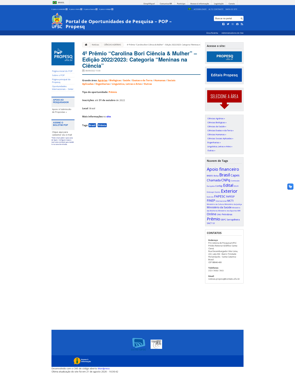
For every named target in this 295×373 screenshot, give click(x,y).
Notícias (95, 44)
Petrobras (227, 214)
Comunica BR (166, 3)
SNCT (209, 223)
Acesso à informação (199, 3)
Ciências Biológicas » (216, 122)
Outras (148, 83)
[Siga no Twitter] (228, 24)
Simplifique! (149, 3)
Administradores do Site (233, 33)
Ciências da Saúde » (216, 126)
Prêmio (113, 92)
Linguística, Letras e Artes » (219, 146)
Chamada (214, 180)
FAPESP (230, 196)
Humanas (159, 80)
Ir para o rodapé (106, 9)
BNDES (210, 175)
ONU (219, 214)
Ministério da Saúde (219, 207)
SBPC (223, 219)
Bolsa (216, 175)
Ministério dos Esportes (227, 211)
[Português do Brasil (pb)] (189, 9)
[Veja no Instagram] (237, 24)
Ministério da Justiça (233, 204)
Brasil (61, 2)
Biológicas (115, 80)
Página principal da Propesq (61, 81)
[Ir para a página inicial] (85, 44)
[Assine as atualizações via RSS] (242, 24)
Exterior (229, 191)
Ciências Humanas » (216, 134)
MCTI (230, 200)
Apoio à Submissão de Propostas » (61, 110)
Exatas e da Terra (142, 80)
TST (213, 223)
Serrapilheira (233, 219)
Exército (210, 197)
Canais (232, 3)
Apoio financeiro (223, 169)
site (108, 116)
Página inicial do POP (62, 71)
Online (211, 214)
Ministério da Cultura (215, 204)
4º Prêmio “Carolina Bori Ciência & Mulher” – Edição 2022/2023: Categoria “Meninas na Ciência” (168, 44)
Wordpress (104, 368)
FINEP (211, 200)
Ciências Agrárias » (216, 118)
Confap (218, 185)
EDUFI (236, 186)
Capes (235, 175)
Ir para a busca (90, 9)
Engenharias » (214, 142)
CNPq (225, 180)
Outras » (211, 150)
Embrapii (210, 192)
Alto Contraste (216, 9)
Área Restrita (212, 33)
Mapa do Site (231, 9)
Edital (228, 185)
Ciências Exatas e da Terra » (220, 130)
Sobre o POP (58, 75)
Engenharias (103, 83)
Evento (217, 192)
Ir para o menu (75, 9)
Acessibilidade (200, 9)
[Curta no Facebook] (223, 24)
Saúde (126, 80)
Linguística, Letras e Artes (127, 83)
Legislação (219, 3)
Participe (181, 3)
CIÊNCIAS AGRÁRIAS (112, 44)
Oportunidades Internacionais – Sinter (62, 87)
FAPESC (219, 196)
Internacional (221, 201)
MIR (238, 211)
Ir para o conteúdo (59, 9)
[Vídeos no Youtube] (233, 24)
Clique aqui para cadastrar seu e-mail (62, 133)
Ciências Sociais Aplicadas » (220, 138)
